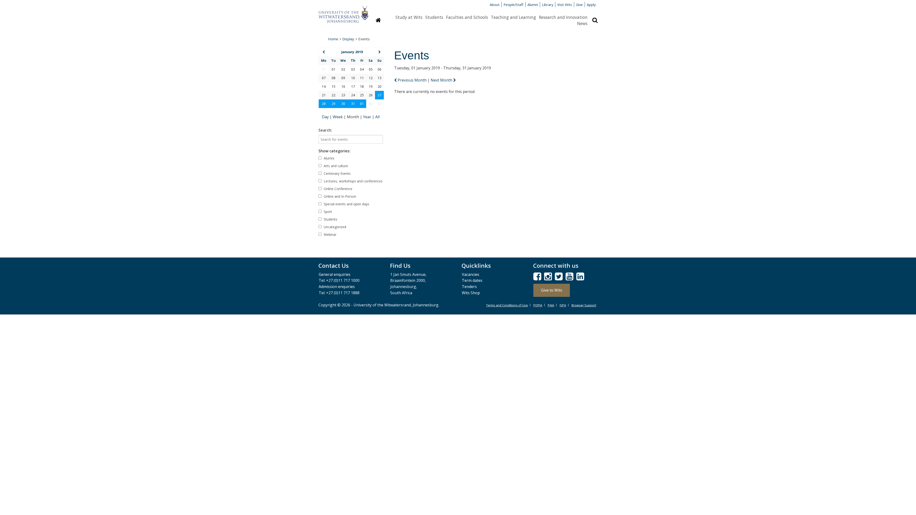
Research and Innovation (563, 17)
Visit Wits (564, 4)
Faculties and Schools (467, 17)
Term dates (472, 280)
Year (367, 116)
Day (326, 116)
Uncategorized (334, 227)
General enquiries (334, 274)
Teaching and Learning (513, 17)
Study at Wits (409, 17)
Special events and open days (346, 204)
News (582, 23)
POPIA (537, 305)
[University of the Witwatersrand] (343, 12)
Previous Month (412, 80)
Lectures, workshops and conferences (353, 181)
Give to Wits (551, 290)
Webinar (329, 234)
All (377, 116)
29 (333, 103)
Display (348, 38)
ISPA (563, 305)
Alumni (532, 4)
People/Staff (513, 4)
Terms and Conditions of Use (507, 305)
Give (579, 4)
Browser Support (584, 305)
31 (353, 103)
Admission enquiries (337, 286)
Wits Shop (471, 292)
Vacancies (470, 274)
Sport (327, 211)
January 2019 (352, 52)
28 (324, 103)
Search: (325, 130)
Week (338, 116)
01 (362, 103)
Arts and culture (335, 166)
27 (379, 95)
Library (547, 4)
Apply (591, 4)
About (495, 4)
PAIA (551, 305)
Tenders (469, 286)
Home (333, 38)
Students (434, 17)
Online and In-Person (339, 196)
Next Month (442, 80)
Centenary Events (337, 173)
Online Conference (337, 188)
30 (343, 103)
